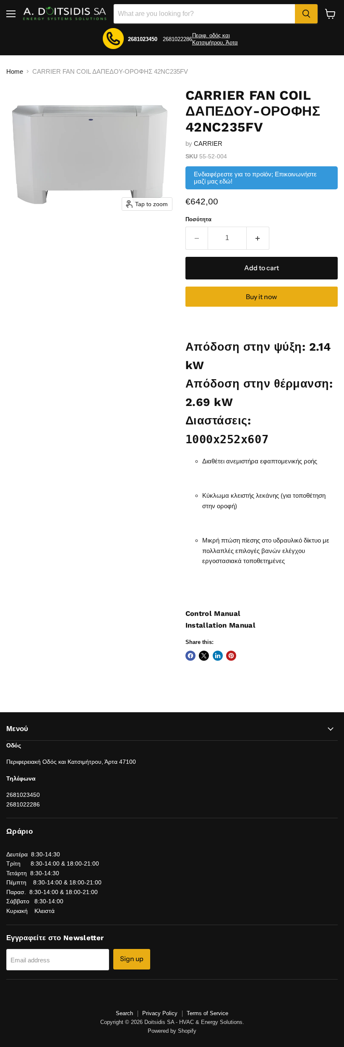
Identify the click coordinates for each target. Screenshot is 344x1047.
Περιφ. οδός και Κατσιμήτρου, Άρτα (215, 39)
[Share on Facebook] (190, 656)
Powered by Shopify (172, 1031)
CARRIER (208, 143)
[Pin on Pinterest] (231, 656)
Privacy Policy (159, 1013)
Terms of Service (207, 1013)
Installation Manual (220, 625)
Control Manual (213, 613)
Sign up (131, 959)
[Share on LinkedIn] (218, 656)
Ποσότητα (198, 219)
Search (124, 1013)
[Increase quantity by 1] (258, 238)
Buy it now (261, 297)
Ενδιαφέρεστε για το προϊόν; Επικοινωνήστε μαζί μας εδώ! (255, 178)
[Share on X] (204, 656)
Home (14, 71)
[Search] (306, 13)
